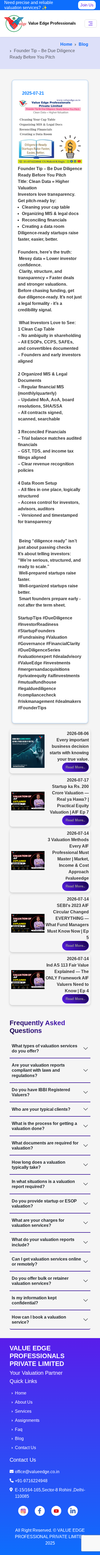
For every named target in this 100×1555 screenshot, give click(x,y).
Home (66, 44)
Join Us (87, 5)
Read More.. (75, 767)
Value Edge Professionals (51, 23)
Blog (83, 44)
